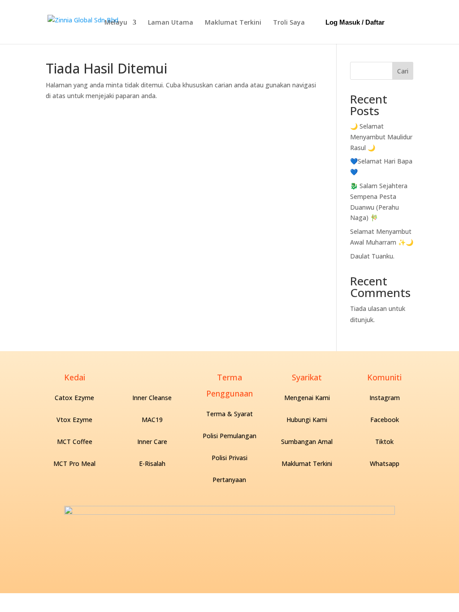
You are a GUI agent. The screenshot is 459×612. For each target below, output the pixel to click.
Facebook (384, 419)
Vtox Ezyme (74, 419)
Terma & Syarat (229, 413)
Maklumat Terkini (233, 22)
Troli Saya (289, 22)
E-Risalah (152, 463)
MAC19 (152, 419)
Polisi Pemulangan (229, 435)
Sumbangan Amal (307, 441)
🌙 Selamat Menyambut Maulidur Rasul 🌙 (381, 137)
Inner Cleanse (152, 397)
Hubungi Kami (306, 419)
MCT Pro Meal (74, 463)
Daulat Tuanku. (372, 256)
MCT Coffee (74, 441)
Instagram (384, 397)
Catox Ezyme (74, 397)
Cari (402, 71)
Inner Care (152, 441)
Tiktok (384, 441)
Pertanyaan (229, 479)
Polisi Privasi (229, 457)
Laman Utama (170, 22)
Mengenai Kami (307, 397)
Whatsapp (384, 463)
